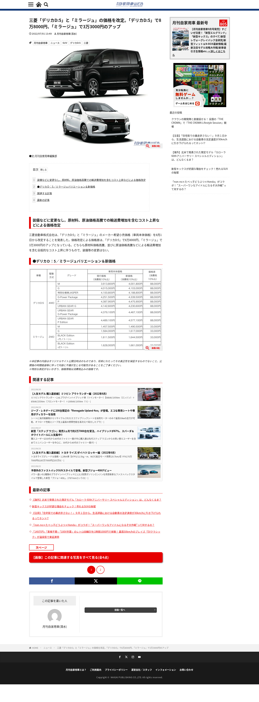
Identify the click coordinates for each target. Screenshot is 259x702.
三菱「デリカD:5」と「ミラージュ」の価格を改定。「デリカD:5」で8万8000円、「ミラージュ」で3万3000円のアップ (112, 647)
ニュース (55, 42)
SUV (65, 42)
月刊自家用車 (41, 42)
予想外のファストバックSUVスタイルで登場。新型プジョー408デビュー (71, 470)
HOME (35, 647)
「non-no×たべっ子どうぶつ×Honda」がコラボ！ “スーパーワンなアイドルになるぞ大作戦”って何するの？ (93, 525)
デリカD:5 (75, 42)
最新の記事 (41, 200)
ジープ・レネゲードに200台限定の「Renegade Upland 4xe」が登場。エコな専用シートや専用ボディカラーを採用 (83, 412)
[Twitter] (96, 580)
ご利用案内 (95, 669)
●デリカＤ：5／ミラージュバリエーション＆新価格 (64, 186)
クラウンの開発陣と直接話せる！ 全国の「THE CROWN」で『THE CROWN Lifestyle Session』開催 (198, 122)
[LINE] (140, 580)
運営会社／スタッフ (141, 669)
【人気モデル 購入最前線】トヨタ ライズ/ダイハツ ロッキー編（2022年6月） (74, 452)
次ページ (41, 547)
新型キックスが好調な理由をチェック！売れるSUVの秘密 (64, 506)
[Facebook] (52, 580)
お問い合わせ (186, 669)
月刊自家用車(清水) (67, 33)
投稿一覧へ (120, 609)
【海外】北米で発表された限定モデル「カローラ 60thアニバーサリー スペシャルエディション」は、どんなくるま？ (96, 499)
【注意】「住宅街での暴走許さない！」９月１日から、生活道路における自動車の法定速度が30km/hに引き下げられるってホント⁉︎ (199, 139)
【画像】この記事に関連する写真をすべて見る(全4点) (70, 557)
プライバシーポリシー (116, 669)
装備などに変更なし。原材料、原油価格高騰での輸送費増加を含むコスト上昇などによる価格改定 (89, 180)
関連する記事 (42, 193)
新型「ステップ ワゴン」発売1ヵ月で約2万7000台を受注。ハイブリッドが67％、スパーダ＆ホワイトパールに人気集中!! (82, 432)
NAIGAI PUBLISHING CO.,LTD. (127, 677)
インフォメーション (165, 669)
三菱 (86, 42)
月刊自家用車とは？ (76, 669)
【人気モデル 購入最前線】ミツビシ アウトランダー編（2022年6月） (69, 393)
